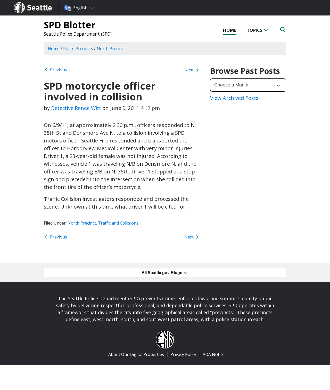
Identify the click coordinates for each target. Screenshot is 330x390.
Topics (255, 30)
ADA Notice (214, 354)
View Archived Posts (234, 97)
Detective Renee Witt (76, 108)
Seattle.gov (25, 3)
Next (189, 70)
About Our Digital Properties (136, 354)
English (80, 8)
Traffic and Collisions (118, 223)
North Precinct (82, 223)
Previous (58, 70)
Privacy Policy (183, 354)
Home (229, 30)
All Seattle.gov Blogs (162, 272)
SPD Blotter (69, 25)
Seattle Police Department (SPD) (78, 34)
